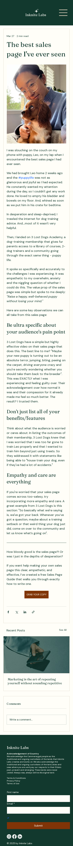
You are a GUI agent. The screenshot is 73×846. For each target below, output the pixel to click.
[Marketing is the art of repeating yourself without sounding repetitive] (36, 654)
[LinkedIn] (20, 836)
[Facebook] (14, 836)
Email (11, 803)
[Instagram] (9, 836)
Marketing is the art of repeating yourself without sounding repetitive (35, 681)
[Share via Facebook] (8, 612)
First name (13, 792)
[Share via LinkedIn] (24, 612)
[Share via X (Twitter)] (16, 612)
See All (63, 629)
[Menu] (63, 12)
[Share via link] (33, 612)
